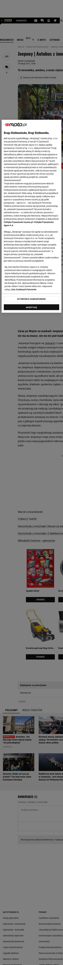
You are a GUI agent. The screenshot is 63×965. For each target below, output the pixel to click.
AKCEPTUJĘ (31, 307)
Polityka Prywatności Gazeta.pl (18, 222)
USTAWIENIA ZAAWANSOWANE (31, 299)
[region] (32, 216)
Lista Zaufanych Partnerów (23, 289)
